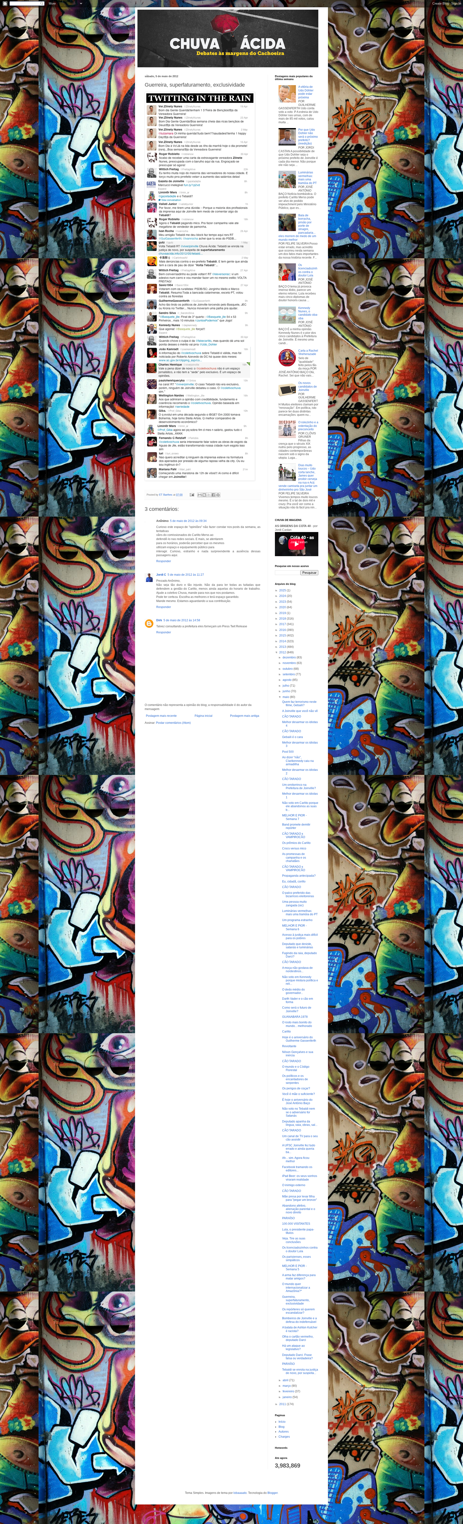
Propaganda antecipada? (299, 875)
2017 (283, 624)
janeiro (288, 1397)
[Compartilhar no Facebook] (213, 494)
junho (287, 691)
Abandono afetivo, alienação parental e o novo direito (298, 1209)
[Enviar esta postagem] (192, 494)
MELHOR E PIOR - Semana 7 (294, 817)
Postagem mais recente (161, 716)
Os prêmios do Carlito (296, 843)
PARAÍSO (288, 1218)
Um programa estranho (297, 920)
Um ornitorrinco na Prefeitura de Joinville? (299, 786)
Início (282, 1421)
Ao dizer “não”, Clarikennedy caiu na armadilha (298, 761)
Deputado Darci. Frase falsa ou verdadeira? (297, 1356)
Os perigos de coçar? (296, 1088)
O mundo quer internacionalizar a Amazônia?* (296, 1287)
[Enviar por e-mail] (199, 494)
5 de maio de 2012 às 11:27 (186, 574)
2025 (283, 590)
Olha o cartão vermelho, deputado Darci (297, 1338)
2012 (283, 652)
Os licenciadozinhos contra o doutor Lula (307, 270)
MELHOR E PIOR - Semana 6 (294, 927)
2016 (283, 630)
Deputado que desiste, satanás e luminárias (297, 945)
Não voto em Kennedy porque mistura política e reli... (300, 980)
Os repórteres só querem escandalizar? (298, 1311)
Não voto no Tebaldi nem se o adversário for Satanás (298, 1112)
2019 (283, 613)
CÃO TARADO (291, 716)
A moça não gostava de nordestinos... (297, 969)
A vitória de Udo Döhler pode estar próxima (305, 92)
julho (286, 685)
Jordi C (161, 574)
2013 (283, 647)
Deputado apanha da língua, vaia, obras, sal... (299, 1123)
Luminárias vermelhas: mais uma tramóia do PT (307, 178)
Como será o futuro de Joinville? (296, 1009)
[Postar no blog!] (204, 494)
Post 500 (288, 751)
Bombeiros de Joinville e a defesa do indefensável (299, 1320)
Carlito (286, 1031)
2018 (283, 618)
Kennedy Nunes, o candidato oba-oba (308, 313)
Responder (163, 561)
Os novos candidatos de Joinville (307, 386)
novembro (290, 663)
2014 (283, 641)
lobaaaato (240, 1493)
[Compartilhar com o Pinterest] (218, 494)
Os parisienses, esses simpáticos (296, 1258)
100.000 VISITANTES (296, 1223)
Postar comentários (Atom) (173, 722)
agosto (287, 680)
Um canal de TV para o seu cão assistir (300, 1137)
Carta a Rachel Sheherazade (308, 352)
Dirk (159, 620)
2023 (283, 601)
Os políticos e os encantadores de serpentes (295, 1079)
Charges (284, 1436)
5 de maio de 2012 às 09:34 (188, 521)
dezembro (290, 657)
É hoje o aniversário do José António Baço (297, 1101)
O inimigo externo (293, 1185)
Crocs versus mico (294, 848)
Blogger (272, 1493)
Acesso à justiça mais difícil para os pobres (300, 936)
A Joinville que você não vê (300, 711)
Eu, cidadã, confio (294, 881)
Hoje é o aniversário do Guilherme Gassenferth (299, 1039)
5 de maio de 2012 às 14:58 (181, 620)
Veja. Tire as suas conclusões (293, 1240)
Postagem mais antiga (244, 716)
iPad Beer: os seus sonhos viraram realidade (299, 1177)
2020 (283, 607)
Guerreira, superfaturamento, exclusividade (296, 1300)
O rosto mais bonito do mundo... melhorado (297, 1024)
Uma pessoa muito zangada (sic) (294, 903)
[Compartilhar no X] (208, 494)
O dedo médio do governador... (293, 991)
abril (286, 1380)
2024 (283, 596)
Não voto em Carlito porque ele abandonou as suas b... (300, 806)
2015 (283, 635)
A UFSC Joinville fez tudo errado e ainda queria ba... (298, 1149)
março (287, 1385)
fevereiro (289, 1391)
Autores (284, 1431)
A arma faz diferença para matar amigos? (299, 1276)
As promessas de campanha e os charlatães (294, 857)
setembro (289, 674)
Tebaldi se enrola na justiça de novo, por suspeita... (300, 1371)
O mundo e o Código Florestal (295, 1068)
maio (286, 697)
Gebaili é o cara (292, 737)
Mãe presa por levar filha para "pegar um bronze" (299, 1198)
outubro (288, 668)
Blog (282, 1426)
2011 (283, 1404)
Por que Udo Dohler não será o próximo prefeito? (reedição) (308, 136)
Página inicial (203, 716)
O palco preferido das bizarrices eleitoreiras (298, 894)
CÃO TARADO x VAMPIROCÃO (293, 835)
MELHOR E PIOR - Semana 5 (294, 1267)
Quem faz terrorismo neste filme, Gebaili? (299, 703)
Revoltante (289, 1046)
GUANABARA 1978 (295, 1016)
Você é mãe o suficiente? (298, 1094)
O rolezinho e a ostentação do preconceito (308, 426)
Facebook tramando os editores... (297, 1168)
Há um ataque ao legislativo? (293, 1347)
